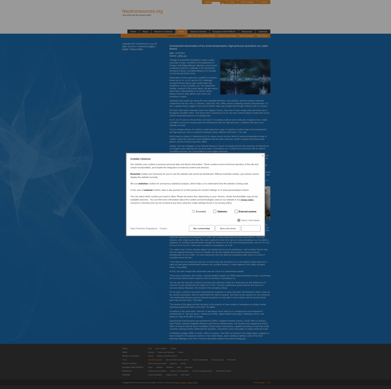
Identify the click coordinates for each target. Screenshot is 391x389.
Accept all (251, 228)
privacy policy (247, 199)
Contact (163, 228)
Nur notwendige (201, 228)
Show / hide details (250, 220)
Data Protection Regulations (143, 228)
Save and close (228, 228)
